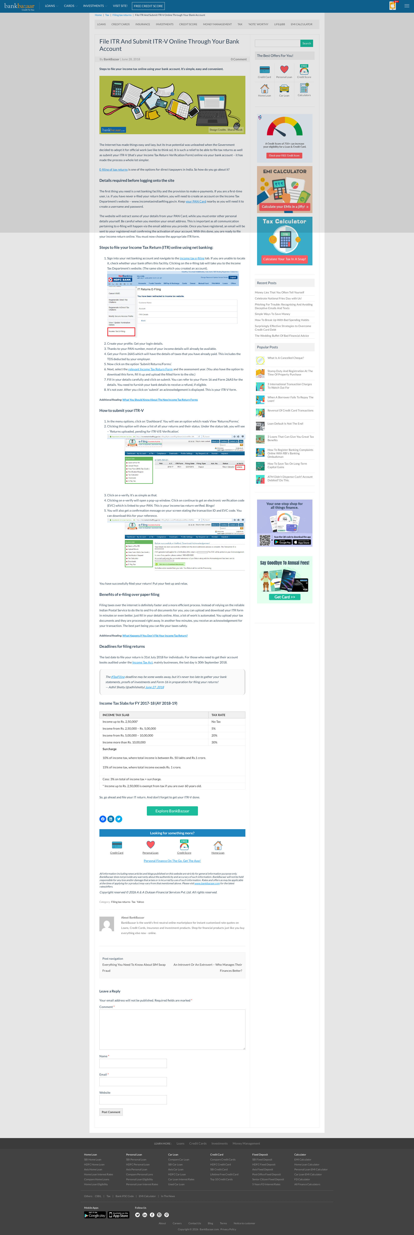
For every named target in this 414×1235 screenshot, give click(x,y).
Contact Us (194, 1223)
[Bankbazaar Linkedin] (144, 1215)
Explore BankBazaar (172, 810)
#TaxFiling (118, 677)
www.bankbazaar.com (207, 883)
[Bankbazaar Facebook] (152, 1215)
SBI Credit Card (219, 1169)
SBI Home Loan (92, 1159)
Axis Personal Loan (136, 1169)
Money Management (246, 1143)
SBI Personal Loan (136, 1159)
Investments (220, 1143)
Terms (223, 1223)
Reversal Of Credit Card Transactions (291, 410)
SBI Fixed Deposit (262, 1159)
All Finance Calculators (307, 1184)
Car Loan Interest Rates (181, 1179)
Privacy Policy (228, 1229)
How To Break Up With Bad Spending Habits (282, 320)
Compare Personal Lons (139, 1174)
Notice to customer (244, 1223)
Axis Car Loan (175, 1169)
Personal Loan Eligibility (139, 1179)
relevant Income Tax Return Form (150, 369)
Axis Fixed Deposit (262, 1169)
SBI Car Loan (175, 1164)
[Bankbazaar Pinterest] (166, 1215)
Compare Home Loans (96, 1179)
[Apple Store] (118, 1217)
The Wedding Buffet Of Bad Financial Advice (282, 335)
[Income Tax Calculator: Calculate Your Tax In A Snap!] (285, 266)
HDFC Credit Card (220, 1164)
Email (104, 1074)
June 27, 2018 (154, 687)
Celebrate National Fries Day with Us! (278, 298)
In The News (168, 1196)
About (162, 1223)
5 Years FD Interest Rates (266, 1184)
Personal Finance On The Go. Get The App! (172, 861)
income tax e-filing (192, 258)
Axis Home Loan (93, 1169)
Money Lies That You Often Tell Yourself (279, 292)
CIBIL (98, 1196)
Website (104, 1092)
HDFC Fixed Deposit (263, 1164)
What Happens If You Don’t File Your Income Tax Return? (155, 635)
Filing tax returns (120, 901)
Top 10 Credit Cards (221, 1179)
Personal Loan (150, 852)
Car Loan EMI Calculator (308, 1174)
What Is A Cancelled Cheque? (286, 358)
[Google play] (95, 1217)
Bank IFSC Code (125, 1196)
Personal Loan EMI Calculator (311, 1169)
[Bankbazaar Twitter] (137, 1215)
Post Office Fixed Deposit (266, 1174)
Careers (177, 1223)
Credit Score (184, 852)
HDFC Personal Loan (138, 1164)
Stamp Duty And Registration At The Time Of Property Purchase (290, 372)
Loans (180, 1143)
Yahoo (140, 901)
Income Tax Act (142, 662)
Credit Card (116, 852)
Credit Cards (198, 1143)
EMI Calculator (302, 1159)
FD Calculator (302, 1179)
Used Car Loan (176, 1184)
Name (104, 1056)
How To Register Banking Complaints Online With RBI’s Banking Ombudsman (290, 453)
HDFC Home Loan (94, 1164)
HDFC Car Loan (177, 1174)
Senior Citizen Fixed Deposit (268, 1179)
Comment (107, 1007)
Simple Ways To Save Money (272, 314)
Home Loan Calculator (307, 1164)
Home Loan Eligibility (96, 1184)
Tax (133, 901)
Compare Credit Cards (222, 1159)
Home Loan (218, 852)
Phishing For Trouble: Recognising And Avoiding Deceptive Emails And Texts (284, 306)
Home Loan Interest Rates (98, 1174)
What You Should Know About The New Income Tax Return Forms (160, 399)
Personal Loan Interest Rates (142, 1184)
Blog (210, 1223)
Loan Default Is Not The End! (285, 423)
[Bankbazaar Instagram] (159, 1215)
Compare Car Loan (178, 1159)
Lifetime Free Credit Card (224, 1174)
